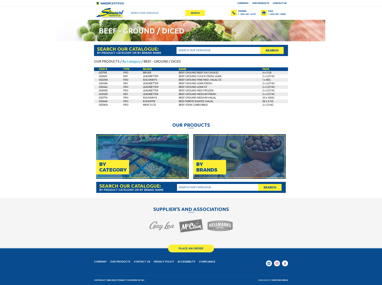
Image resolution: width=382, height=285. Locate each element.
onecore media (279, 280)
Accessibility (186, 261)
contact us (279, 3)
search (195, 13)
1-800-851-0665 (277, 14)
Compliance (207, 261)
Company (243, 3)
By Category (131, 61)
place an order (191, 248)
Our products (260, 3)
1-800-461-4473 (247, 14)
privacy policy (164, 261)
